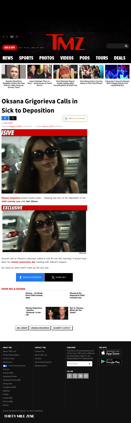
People (6, 394)
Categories (7, 384)
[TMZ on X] (7, 36)
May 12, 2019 (48, 126)
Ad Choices (7, 362)
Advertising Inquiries (43, 362)
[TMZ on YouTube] (80, 375)
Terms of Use (8, 359)
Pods (85, 58)
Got (9, 47)
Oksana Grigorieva (40, 328)
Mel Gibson (22, 328)
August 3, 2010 (15, 126)
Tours (102, 58)
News (8, 58)
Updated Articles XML (12, 380)
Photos (46, 58)
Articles (6, 369)
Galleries (6, 391)
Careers (38, 359)
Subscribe (89, 363)
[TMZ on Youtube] (12, 37)
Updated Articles (10, 376)
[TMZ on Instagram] (17, 36)
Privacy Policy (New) (11, 355)
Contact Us (39, 351)
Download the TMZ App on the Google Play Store (110, 361)
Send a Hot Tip (41, 355)
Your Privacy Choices (17, 366)
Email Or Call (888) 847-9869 (30, 48)
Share (31, 277)
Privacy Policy (72, 358)
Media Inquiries (41, 366)
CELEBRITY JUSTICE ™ (62, 328)
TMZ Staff (8, 123)
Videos (67, 58)
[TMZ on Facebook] (4, 36)
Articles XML (8, 373)
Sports (26, 58)
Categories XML (9, 387)
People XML (8, 398)
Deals (119, 58)
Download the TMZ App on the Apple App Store (110, 353)
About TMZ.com (9, 351)
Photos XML (8, 401)
